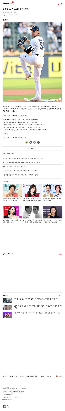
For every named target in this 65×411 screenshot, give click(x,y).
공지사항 (48, 376)
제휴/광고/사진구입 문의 (32, 376)
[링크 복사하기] (38, 142)
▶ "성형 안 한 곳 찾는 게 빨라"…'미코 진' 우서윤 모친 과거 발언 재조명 (23, 125)
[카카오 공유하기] (26, 142)
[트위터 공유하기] (34, 142)
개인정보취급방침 (19, 376)
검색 (58, 4)
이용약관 (11, 376)
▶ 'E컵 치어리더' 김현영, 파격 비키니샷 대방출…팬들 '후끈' (20, 119)
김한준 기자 (6, 20)
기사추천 (32, 148)
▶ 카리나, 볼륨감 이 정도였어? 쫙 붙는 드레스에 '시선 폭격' (20, 122)
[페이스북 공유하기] (30, 142)
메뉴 (61, 4)
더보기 (60, 254)
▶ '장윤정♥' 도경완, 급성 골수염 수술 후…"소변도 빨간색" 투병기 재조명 (24, 130)
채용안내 (42, 376)
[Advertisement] (15, 279)
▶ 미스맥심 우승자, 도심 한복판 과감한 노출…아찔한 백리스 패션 (22, 127)
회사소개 (5, 376)
